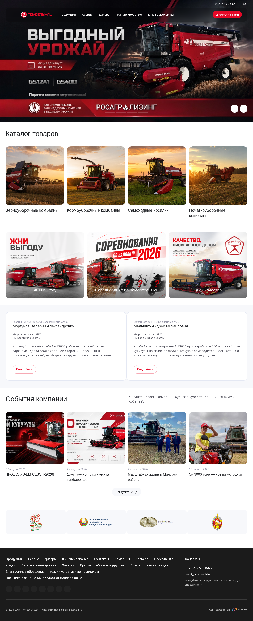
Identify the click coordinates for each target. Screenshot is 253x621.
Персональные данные (39, 565)
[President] (96, 522)
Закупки (68, 565)
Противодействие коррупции (102, 565)
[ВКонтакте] (9, 589)
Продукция (14, 559)
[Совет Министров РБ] (156, 522)
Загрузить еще (126, 492)
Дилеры (50, 559)
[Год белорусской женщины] (36, 522)
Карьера (142, 559)
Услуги (11, 565)
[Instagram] (25, 589)
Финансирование (75, 559)
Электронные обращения (25, 571)
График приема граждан (149, 565)
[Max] (67, 589)
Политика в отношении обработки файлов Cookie (44, 578)
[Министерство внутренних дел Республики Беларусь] (217, 522)
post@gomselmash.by (197, 574)
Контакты (101, 559)
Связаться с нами (227, 14)
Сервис (33, 559)
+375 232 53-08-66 (223, 4)
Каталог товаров (32, 133)
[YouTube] (42, 589)
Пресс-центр (163, 559)
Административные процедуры (74, 571)
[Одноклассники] (50, 589)
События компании (36, 399)
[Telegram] (34, 589)
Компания (122, 559)
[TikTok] (59, 589)
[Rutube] (17, 589)
